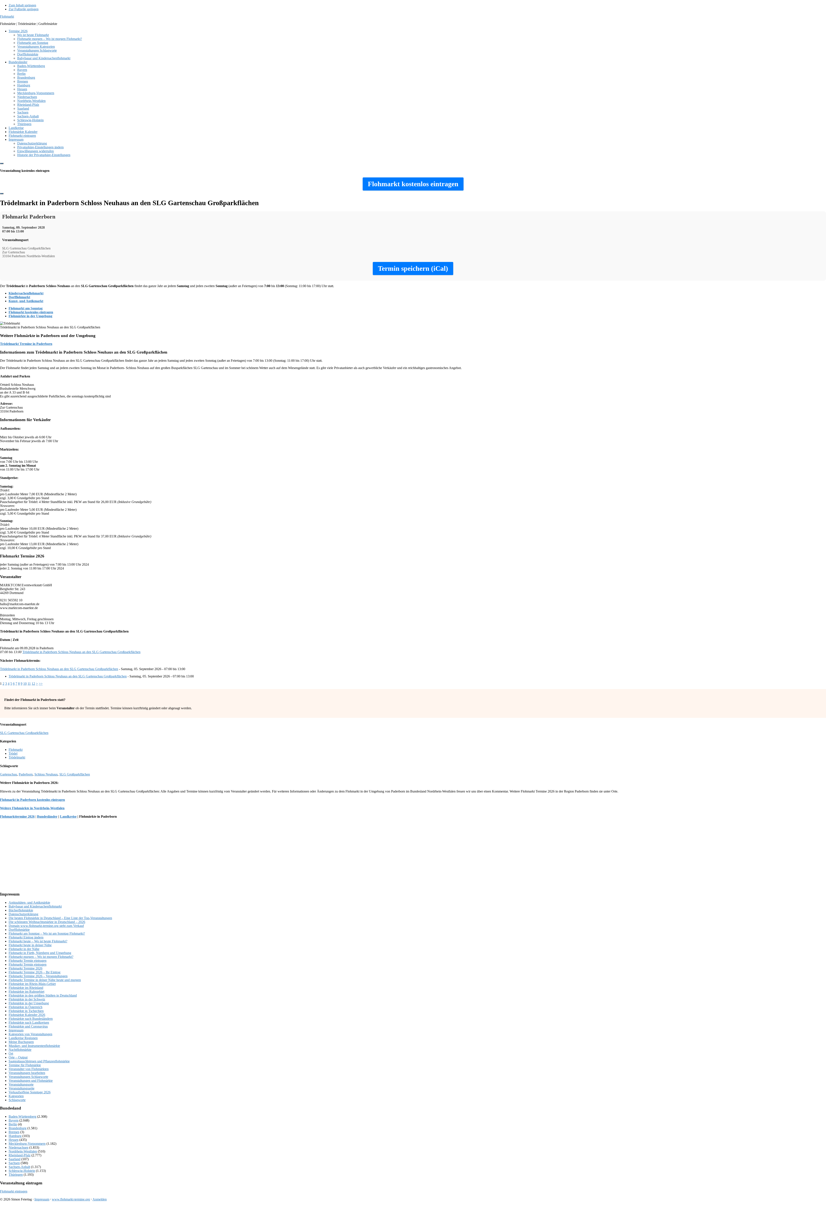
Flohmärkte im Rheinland (26, 988)
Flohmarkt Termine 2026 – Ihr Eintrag (34, 972)
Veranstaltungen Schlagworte (28, 1077)
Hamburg (15, 1136)
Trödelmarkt (17, 757)
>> (41, 683)
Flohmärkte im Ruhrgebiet (26, 991)
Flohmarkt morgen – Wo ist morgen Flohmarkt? (41, 957)
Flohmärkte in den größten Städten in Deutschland (43, 995)
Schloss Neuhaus (46, 774)
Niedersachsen (18, 1147)
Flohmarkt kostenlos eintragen (31, 312)
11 (29, 683)
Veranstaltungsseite (21, 1088)
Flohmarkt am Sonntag (26, 308)
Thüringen (16, 1174)
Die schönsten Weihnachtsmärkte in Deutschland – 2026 (47, 922)
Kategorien (16, 1096)
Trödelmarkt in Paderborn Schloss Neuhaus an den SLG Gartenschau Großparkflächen (81, 652)
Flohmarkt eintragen (13, 1191)
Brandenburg (17, 1128)
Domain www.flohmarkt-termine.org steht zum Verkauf (46, 926)
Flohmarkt (7, 16)
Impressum (16, 1030)
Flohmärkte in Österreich (25, 1007)
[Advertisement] (129, 858)
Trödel (13, 753)
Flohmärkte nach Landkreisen (29, 1022)
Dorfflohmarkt (19, 297)
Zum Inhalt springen (22, 5)
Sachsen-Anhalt (19, 1167)
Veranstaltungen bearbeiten (27, 1073)
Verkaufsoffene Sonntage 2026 (30, 1092)
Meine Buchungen (21, 1042)
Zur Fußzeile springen (24, 9)
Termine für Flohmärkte (25, 1065)
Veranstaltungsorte (21, 1084)
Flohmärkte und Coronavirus (28, 1026)
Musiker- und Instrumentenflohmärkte (34, 1046)
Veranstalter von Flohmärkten (29, 1069)
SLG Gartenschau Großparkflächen (24, 733)
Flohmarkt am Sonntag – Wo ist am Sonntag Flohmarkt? (47, 933)
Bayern (13, 1120)
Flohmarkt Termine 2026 (25, 968)
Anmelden (99, 1199)
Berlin (13, 1124)
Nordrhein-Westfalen (23, 1151)
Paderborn (26, 774)
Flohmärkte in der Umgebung (30, 316)
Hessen (13, 1140)
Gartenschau (8, 774)
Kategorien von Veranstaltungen (30, 1034)
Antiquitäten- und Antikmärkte (29, 902)
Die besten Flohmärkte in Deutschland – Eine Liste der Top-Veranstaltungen (60, 918)
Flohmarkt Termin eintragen (27, 960)
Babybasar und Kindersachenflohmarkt (35, 906)
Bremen (14, 1132)
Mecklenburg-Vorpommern (27, 1143)
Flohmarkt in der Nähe (24, 949)
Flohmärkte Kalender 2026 (27, 1015)
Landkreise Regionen (23, 1038)
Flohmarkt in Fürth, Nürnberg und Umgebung (40, 953)
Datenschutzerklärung (23, 914)
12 (33, 683)
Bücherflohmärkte (21, 910)
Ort (11, 1053)
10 (25, 683)
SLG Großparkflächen (74, 774)
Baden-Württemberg (22, 1116)
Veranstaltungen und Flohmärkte (31, 1080)
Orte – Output (18, 1057)
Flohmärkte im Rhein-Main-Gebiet (32, 984)
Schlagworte (17, 1100)
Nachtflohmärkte (20, 1049)
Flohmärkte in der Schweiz (27, 999)
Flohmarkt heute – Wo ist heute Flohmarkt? (38, 941)
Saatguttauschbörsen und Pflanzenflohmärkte (39, 1061)
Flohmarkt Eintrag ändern (26, 937)
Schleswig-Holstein (22, 1171)
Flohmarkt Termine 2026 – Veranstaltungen (38, 976)
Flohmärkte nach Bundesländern (31, 1018)
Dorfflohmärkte (19, 929)
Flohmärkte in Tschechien (26, 1011)
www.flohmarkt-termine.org (71, 1199)
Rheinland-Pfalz (20, 1155)
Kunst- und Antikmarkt (26, 301)
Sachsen (14, 1163)
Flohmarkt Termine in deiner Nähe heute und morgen (45, 980)
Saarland (14, 1159)
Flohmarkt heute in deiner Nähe (30, 945)
